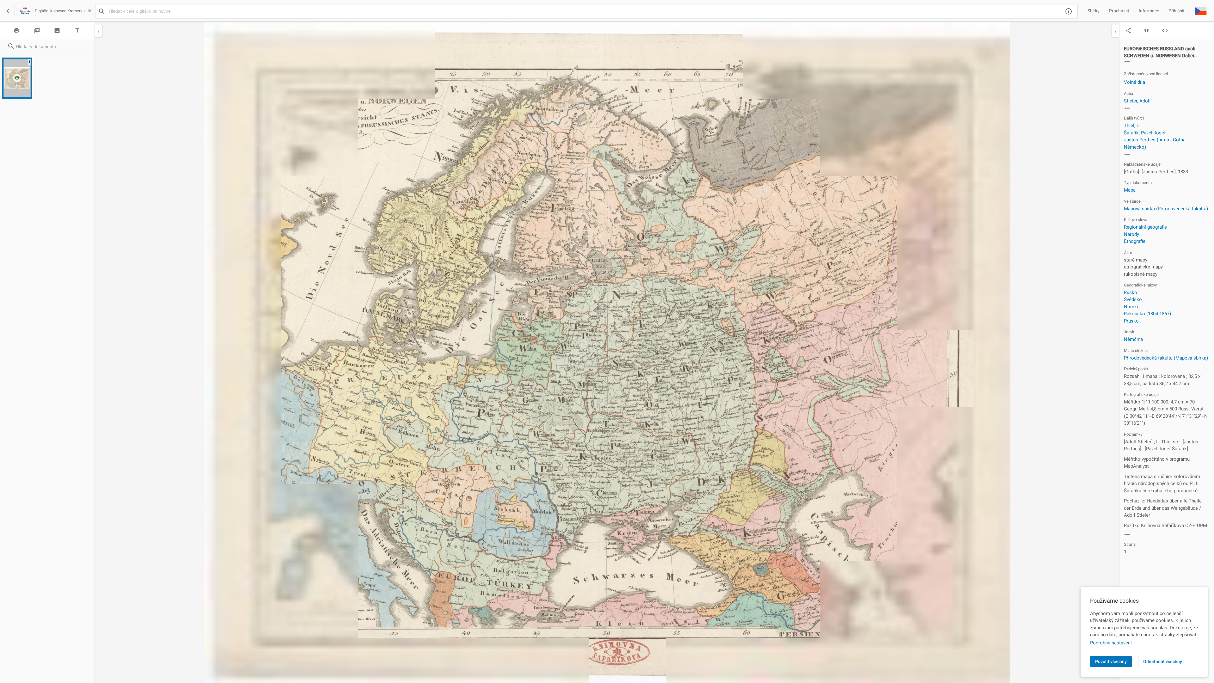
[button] (1200, 10)
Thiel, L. (1132, 125)
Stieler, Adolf (1137, 101)
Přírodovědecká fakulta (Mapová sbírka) (1166, 358)
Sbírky (1094, 10)
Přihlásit (1176, 10)
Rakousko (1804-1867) (1147, 314)
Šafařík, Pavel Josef (1145, 133)
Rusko (1130, 292)
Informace (1149, 10)
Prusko (1131, 321)
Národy (1131, 234)
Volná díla (1134, 82)
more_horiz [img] (1127, 61)
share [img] (1128, 30)
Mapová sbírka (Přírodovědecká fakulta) (1166, 209)
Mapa (1130, 190)
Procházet (1119, 10)
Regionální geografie (1145, 227)
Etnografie (1134, 241)
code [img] (1165, 30)
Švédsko (1133, 299)
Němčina (1133, 339)
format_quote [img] (1146, 30)
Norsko (1132, 307)
